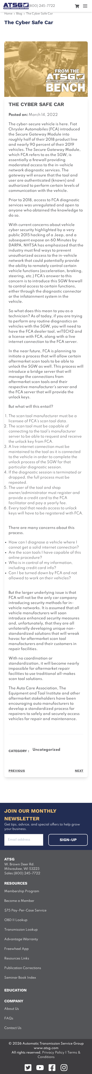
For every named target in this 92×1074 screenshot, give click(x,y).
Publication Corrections (22, 968)
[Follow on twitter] (28, 1067)
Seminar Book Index (20, 977)
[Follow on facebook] (52, 1067)
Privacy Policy (53, 1052)
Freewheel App (16, 949)
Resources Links (16, 958)
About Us (11, 1009)
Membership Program (21, 891)
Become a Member (19, 901)
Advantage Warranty (21, 939)
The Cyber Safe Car (39, 13)
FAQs (8, 1018)
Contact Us (12, 1028)
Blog (19, 13)
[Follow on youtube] (40, 1067)
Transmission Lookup (21, 929)
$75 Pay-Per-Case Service (25, 910)
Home (8, 13)
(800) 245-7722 (42, 6)
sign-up (68, 839)
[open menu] (85, 6)
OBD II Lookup (15, 920)
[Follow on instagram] (64, 1067)
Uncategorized (46, 750)
